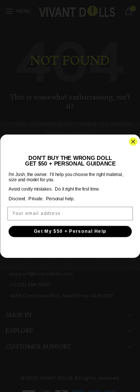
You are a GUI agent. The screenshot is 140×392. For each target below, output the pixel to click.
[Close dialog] (133, 141)
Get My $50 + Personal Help (70, 231)
